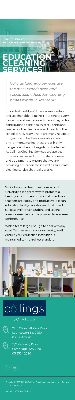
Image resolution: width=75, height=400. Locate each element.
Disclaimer (18, 385)
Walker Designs (23, 391)
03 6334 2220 (21, 337)
